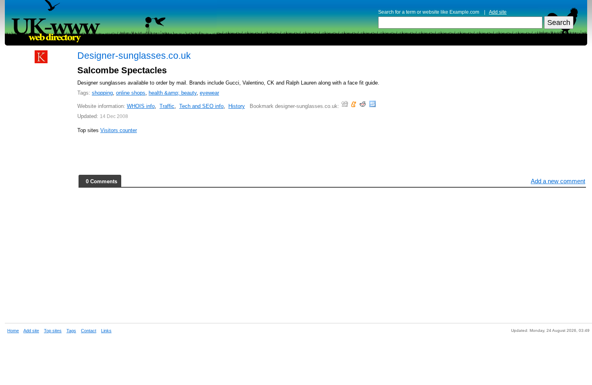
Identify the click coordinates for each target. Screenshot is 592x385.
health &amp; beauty (173, 93)
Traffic (166, 106)
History (236, 106)
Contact (88, 330)
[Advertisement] (41, 190)
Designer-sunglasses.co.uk (134, 55)
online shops (130, 93)
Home (13, 330)
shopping (102, 93)
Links (106, 330)
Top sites (53, 330)
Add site (498, 12)
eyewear (209, 93)
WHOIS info (141, 106)
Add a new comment (558, 181)
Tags (71, 330)
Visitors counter (118, 130)
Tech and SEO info (201, 106)
